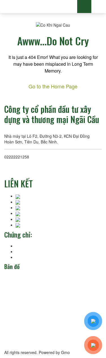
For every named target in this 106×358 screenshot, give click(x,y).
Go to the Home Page (53, 86)
